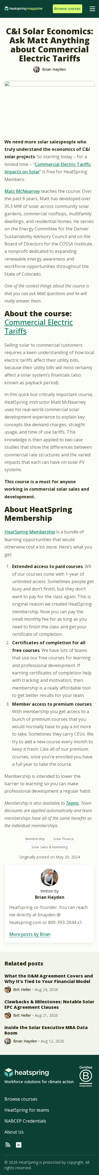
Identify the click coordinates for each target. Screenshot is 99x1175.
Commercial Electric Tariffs (38, 326)
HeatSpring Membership (29, 532)
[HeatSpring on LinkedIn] (18, 1145)
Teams (72, 803)
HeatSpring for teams (26, 1110)
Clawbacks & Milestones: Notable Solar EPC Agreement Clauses (49, 1004)
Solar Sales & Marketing (49, 847)
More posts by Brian (30, 934)
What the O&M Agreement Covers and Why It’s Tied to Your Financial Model (48, 978)
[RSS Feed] (7, 1145)
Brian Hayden (49, 897)
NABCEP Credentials (25, 1121)
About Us (14, 1132)
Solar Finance (63, 839)
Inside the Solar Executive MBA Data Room (46, 1030)
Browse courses (20, 1099)
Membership (35, 839)
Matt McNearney (22, 191)
